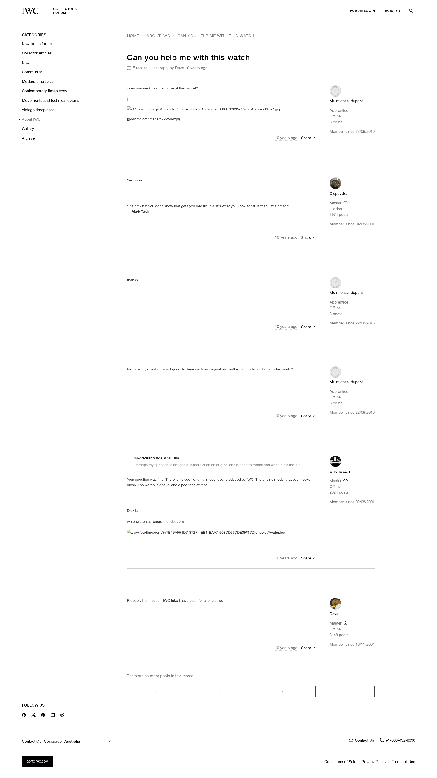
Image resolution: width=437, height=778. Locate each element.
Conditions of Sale (340, 761)
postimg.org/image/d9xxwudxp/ (154, 119)
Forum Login (362, 11)
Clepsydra (338, 193)
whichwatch (340, 471)
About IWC (31, 119)
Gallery (28, 128)
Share (306, 137)
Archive (28, 138)
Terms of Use (403, 761)
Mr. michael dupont (346, 100)
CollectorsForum (65, 11)
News (27, 62)
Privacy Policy (374, 761)
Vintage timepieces (38, 109)
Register (391, 11)
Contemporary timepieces (44, 90)
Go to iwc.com (37, 761)
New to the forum (37, 43)
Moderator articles (38, 81)
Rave (179, 67)
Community (32, 71)
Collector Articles (37, 53)
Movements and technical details (50, 100)
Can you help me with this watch (216, 35)
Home (133, 35)
